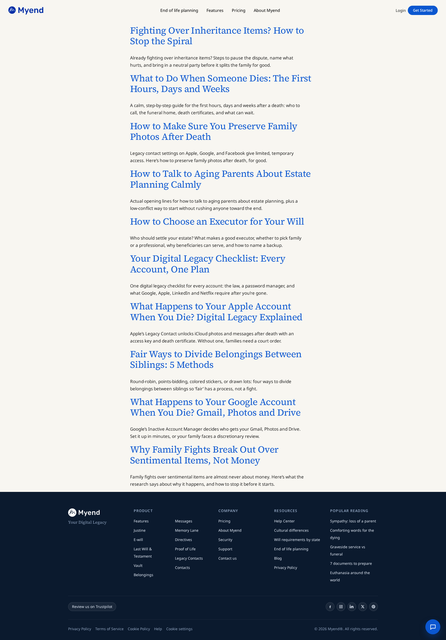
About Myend (230, 530)
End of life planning (291, 548)
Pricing (224, 521)
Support (225, 548)
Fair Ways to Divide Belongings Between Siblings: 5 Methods (215, 359)
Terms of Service (109, 628)
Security (225, 539)
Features (141, 521)
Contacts (182, 567)
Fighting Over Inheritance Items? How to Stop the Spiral (217, 36)
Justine (140, 530)
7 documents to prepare (351, 563)
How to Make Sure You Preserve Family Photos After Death (213, 131)
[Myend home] (26, 10)
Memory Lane (186, 530)
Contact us (227, 558)
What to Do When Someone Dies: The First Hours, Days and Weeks (220, 83)
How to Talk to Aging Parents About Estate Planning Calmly (220, 179)
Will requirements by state (297, 539)
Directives (183, 539)
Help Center (284, 521)
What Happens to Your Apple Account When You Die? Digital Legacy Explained (216, 311)
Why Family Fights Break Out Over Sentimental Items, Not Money (204, 455)
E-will (138, 539)
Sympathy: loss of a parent (353, 521)
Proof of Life (185, 548)
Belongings (143, 574)
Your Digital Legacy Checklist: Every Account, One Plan (207, 264)
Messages (183, 521)
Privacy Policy (285, 567)
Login (401, 10)
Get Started (423, 10)
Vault (138, 565)
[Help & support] (432, 626)
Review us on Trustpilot (92, 606)
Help (158, 628)
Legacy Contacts (189, 558)
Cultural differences (291, 530)
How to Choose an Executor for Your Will (217, 221)
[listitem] (330, 606)
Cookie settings (179, 628)
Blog (278, 558)
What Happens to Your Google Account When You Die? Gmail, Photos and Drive (215, 407)
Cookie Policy (139, 628)
